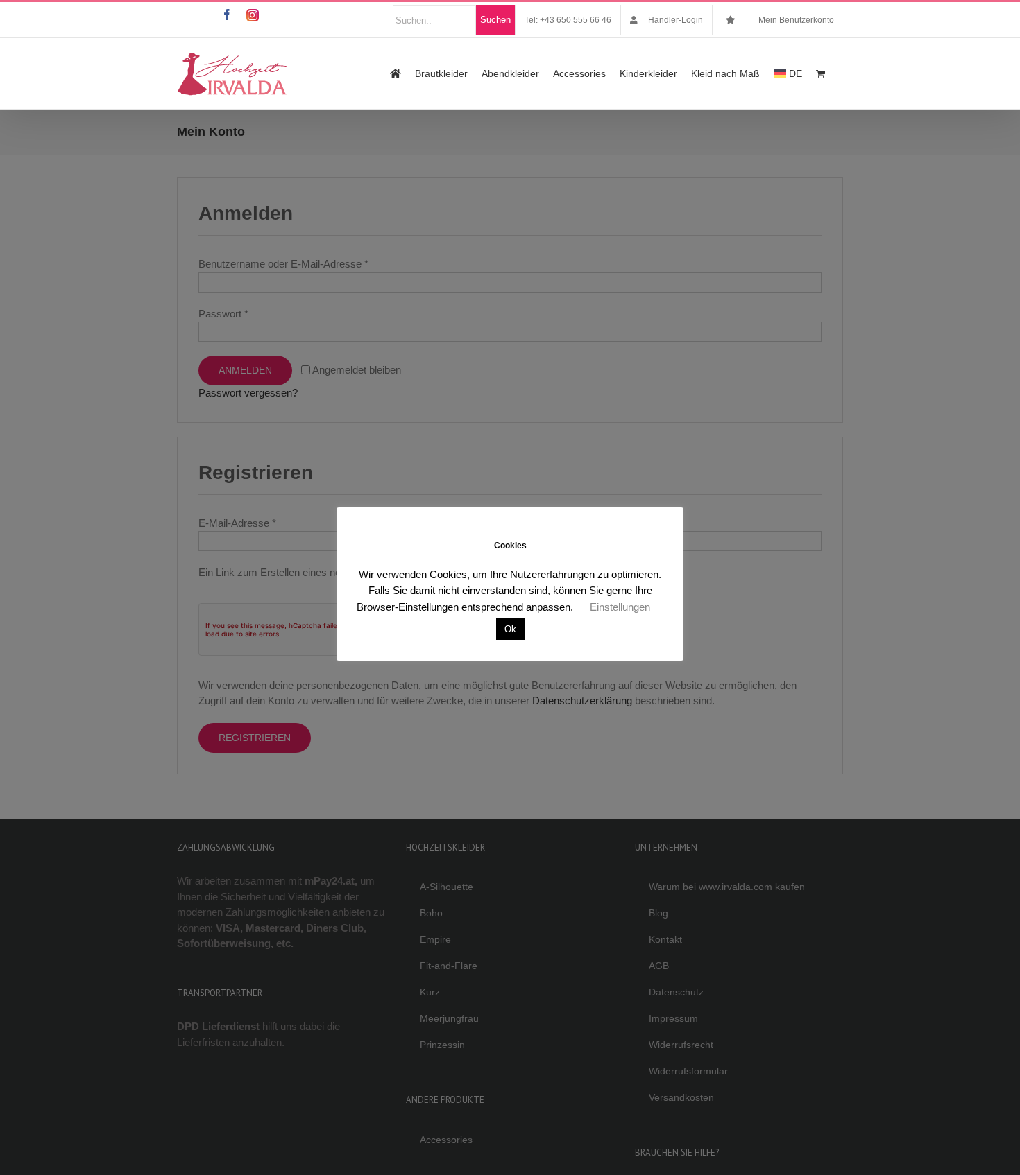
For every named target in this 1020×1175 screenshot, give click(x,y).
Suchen (495, 20)
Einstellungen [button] (620, 607)
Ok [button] (510, 629)
